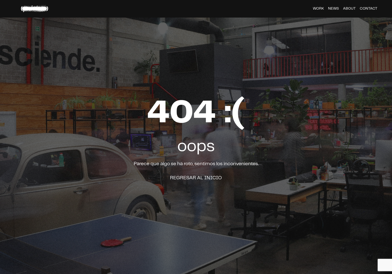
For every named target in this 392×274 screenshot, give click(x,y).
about (349, 8)
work (318, 8)
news (333, 8)
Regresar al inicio (196, 178)
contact (368, 8)
